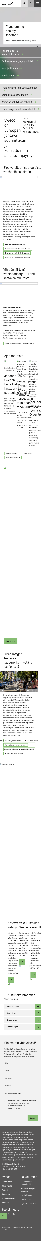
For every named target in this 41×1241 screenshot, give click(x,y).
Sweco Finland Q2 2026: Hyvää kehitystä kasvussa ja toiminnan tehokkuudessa (27, 394)
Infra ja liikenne (26, 1195)
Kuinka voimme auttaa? (13, 1094)
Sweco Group (7, 1181)
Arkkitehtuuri (25, 1199)
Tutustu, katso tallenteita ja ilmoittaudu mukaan (19, 343)
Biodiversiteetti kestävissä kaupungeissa (17, 257)
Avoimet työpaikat (9, 1198)
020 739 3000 (12, 1169)
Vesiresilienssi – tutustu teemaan (15, 745)
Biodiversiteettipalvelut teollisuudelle (17, 253)
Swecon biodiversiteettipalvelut (15, 244)
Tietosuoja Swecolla (19, 1228)
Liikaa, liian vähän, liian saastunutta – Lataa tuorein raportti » (19, 741)
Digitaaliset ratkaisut (28, 1203)
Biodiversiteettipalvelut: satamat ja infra (17, 249)
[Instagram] (9, 1214)
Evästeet (29, 1228)
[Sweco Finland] (7, 3)
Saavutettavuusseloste (8, 1230)
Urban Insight (7, 1186)
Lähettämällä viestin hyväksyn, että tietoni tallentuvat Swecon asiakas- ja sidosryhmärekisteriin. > (21, 1104)
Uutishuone (6, 1194)
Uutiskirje (5, 1202)
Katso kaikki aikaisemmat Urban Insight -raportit (19, 749)
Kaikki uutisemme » (12, 453)
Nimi (7, 1063)
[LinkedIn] (15, 1214)
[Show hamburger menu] (37, 3)
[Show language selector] (24, 3)
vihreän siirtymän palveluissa (24, 318)
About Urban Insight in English (14, 753)
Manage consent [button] (22, 1230)
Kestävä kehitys (13, 925)
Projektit (5, 1190)
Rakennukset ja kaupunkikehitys (26, 1182)
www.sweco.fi (19, 1160)
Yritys (7, 1071)
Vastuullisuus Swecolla (28, 925)
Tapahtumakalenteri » (13, 457)
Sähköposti (9, 1078)
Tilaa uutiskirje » (28, 453)
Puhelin (8, 1086)
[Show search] (31, 3)
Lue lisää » (10, 641)
